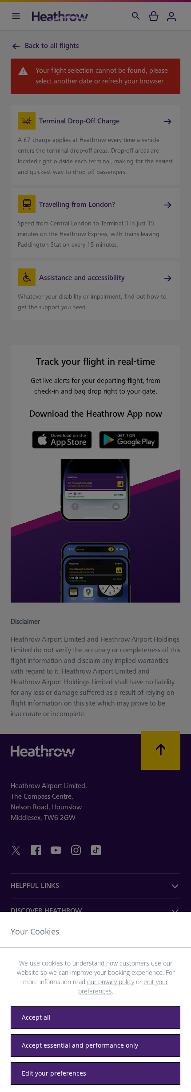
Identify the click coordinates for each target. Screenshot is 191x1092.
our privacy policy (110, 982)
